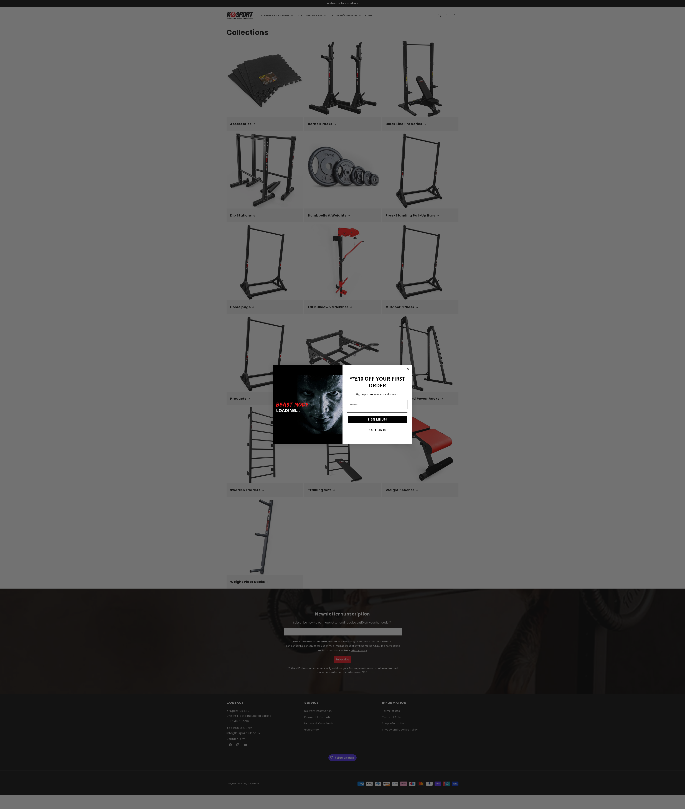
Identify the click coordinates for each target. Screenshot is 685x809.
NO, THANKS (377, 430)
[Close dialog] (408, 369)
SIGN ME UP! (377, 419)
